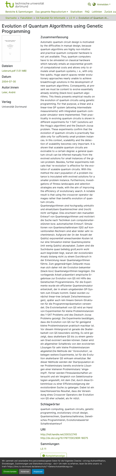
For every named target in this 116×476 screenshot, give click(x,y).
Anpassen (38, 471)
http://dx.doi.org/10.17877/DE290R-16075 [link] (64, 437)
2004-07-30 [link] (9, 81)
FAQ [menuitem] (87, 11)
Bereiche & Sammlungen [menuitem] (19, 11)
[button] (24, 4)
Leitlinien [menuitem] (97, 11)
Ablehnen (25, 471)
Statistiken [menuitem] (76, 11)
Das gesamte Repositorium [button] (50, 11)
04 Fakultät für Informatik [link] (50, 17)
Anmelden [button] (103, 4)
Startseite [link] (11, 17)
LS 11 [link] (72, 17)
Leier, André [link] (8, 92)
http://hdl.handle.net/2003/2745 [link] (58, 434)
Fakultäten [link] (26, 17)
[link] (19, 71)
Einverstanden (10, 471)
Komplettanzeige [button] (55, 455)
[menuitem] (51, 12)
